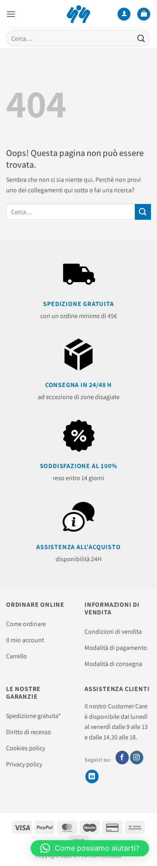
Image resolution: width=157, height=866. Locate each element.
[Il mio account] (124, 14)
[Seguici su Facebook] (122, 757)
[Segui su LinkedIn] (92, 776)
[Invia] (141, 38)
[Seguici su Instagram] (136, 757)
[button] (11, 14)
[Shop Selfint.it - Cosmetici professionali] (79, 14)
